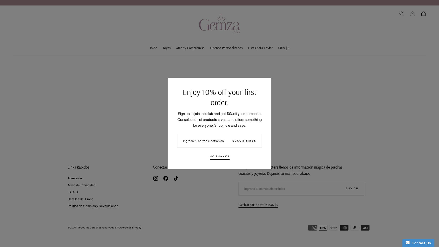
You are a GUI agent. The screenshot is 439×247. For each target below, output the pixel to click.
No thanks (220, 156)
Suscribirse (244, 140)
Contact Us (420, 243)
